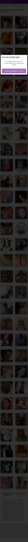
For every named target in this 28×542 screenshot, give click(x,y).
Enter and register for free (14, 71)
